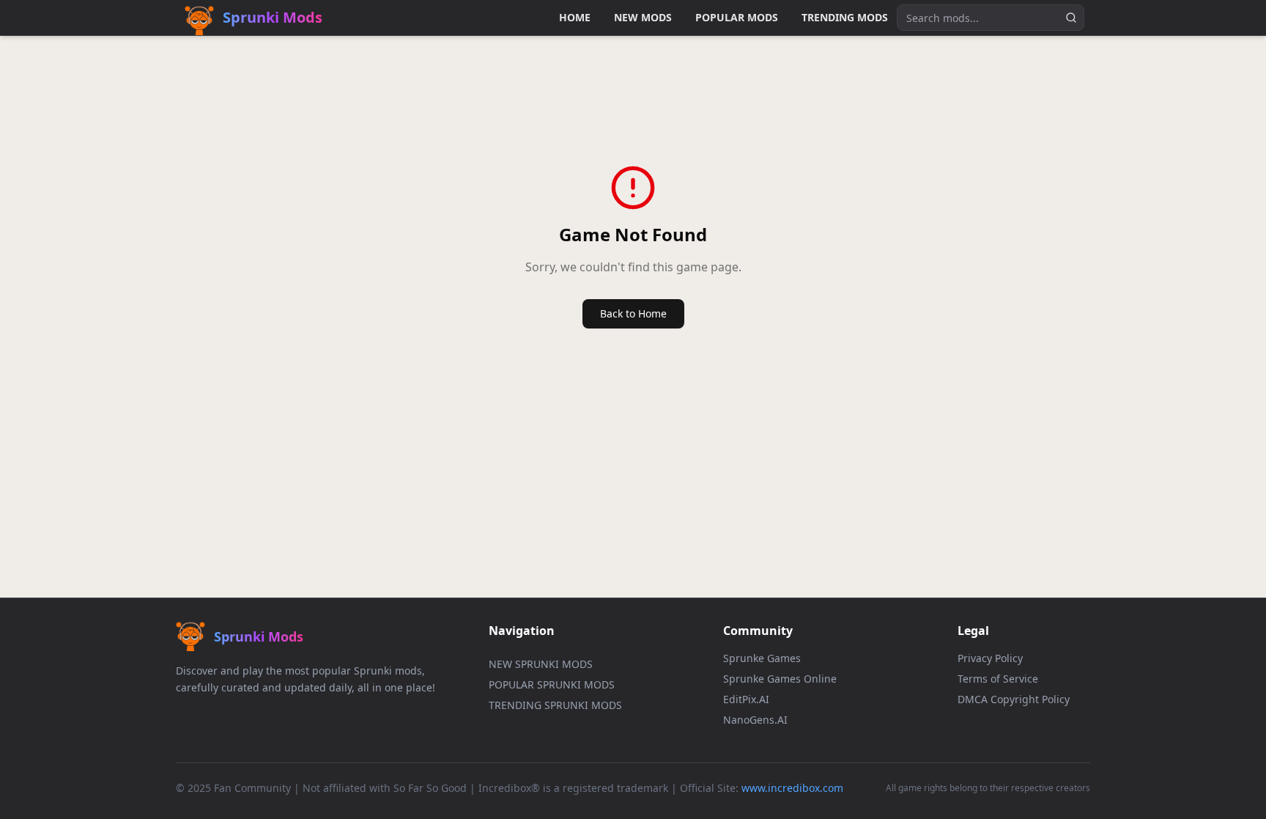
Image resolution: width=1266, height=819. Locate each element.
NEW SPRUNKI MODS (541, 664)
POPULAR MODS (736, 17)
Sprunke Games (762, 658)
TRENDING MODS (845, 17)
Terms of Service (998, 679)
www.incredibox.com (792, 788)
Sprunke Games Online (780, 679)
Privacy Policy (990, 658)
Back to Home (633, 313)
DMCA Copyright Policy (1014, 699)
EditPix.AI (746, 699)
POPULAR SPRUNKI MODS (552, 684)
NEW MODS (643, 17)
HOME (575, 17)
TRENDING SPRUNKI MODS (555, 705)
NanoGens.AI (755, 720)
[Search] (1071, 17)
